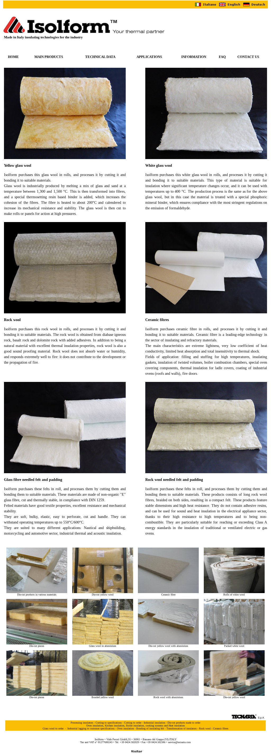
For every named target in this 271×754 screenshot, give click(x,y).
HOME (13, 57)
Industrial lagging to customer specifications (91, 728)
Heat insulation (177, 725)
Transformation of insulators (181, 728)
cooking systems (154, 725)
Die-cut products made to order (184, 722)
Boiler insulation (135, 725)
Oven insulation (94, 725)
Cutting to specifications (109, 722)
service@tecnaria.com (179, 742)
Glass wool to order (53, 728)
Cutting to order (132, 722)
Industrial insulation (154, 722)
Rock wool (205, 728)
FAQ (222, 57)
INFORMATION (193, 57)
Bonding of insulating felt (150, 728)
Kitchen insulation (114, 725)
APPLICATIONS (149, 57)
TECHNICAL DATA (100, 57)
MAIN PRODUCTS (48, 57)
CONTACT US (248, 57)
